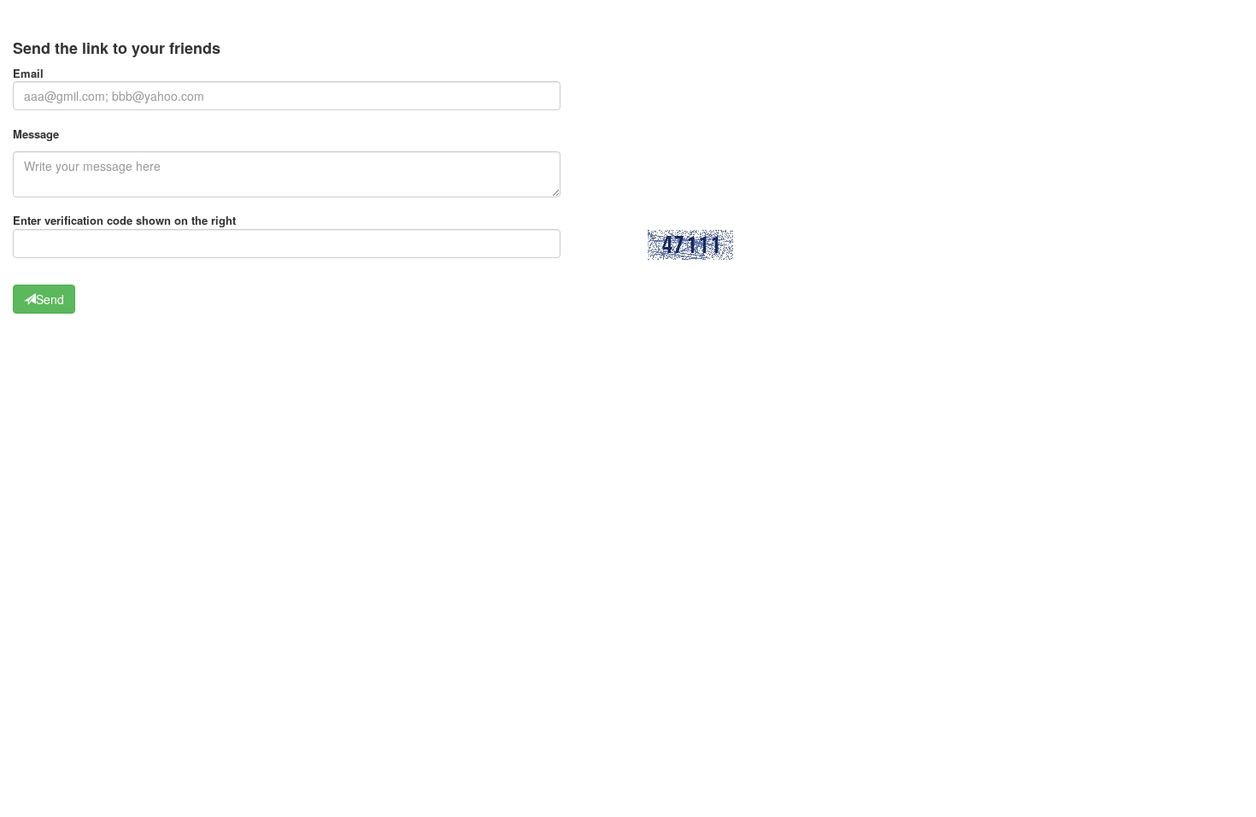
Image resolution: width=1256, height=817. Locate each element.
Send (50, 299)
